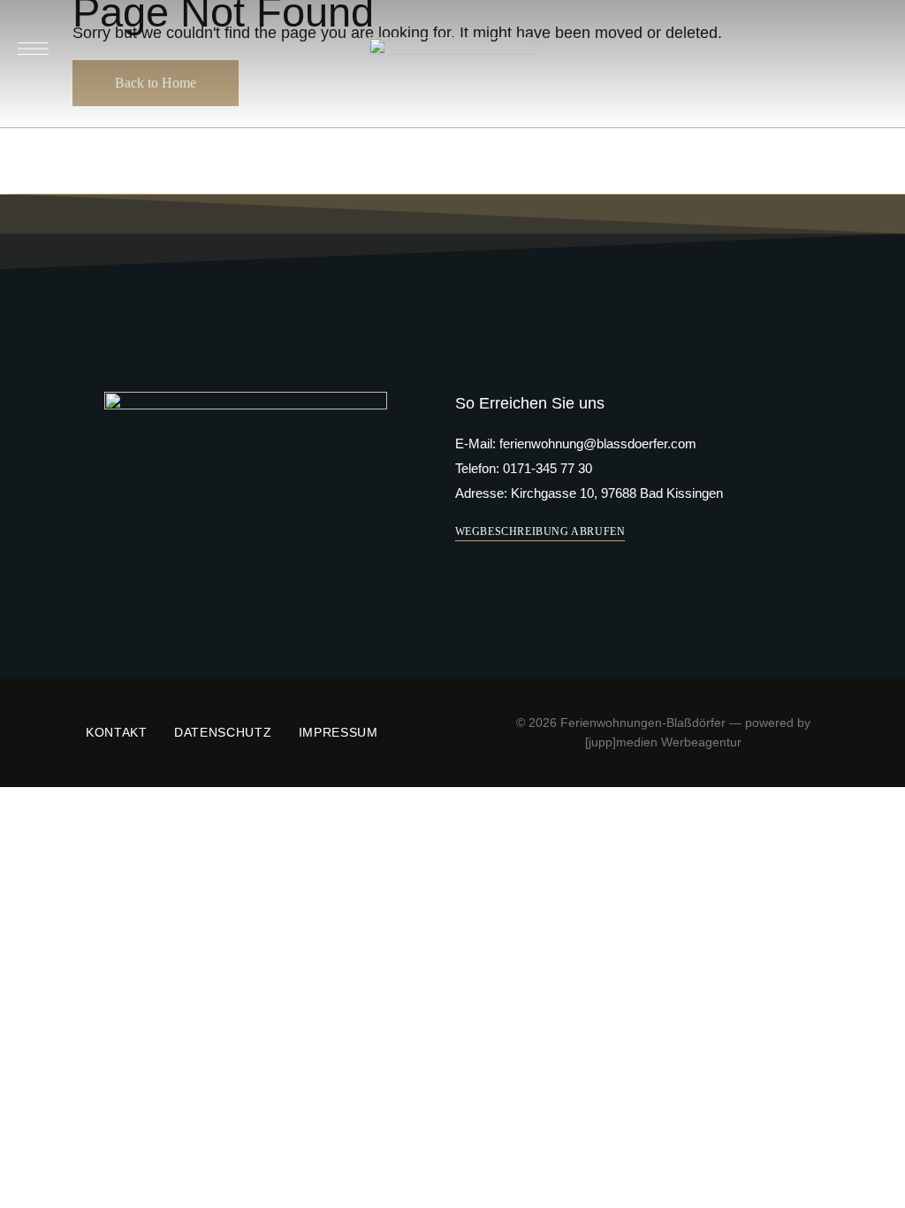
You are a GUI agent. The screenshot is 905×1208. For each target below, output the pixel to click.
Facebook (228, 525)
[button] (540, 531)
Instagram (264, 525)
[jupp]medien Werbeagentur (663, 742)
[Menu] (33, 49)
